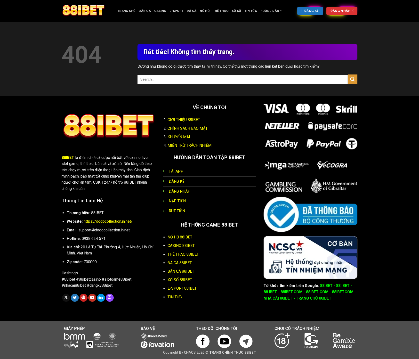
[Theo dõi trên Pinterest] (84, 298)
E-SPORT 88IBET (182, 288)
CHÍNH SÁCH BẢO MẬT (188, 128)
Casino (160, 11)
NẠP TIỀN (177, 201)
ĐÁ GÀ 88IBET (180, 263)
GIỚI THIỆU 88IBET (184, 119)
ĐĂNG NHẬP (179, 191)
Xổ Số (236, 11)
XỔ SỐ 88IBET (180, 279)
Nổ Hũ (204, 11)
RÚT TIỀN (177, 211)
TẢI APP (176, 171)
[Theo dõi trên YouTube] (92, 298)
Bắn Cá (145, 11)
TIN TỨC (175, 297)
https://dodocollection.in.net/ (108, 221)
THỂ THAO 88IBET (183, 254)
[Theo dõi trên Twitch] (110, 298)
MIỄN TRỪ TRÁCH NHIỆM (189, 145)
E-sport (176, 11)
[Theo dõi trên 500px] (101, 298)
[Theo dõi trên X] (66, 298)
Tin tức (250, 11)
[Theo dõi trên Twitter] (75, 298)
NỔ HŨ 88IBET (180, 237)
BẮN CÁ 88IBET (181, 271)
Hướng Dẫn (269, 11)
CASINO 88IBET (181, 245)
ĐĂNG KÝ (177, 181)
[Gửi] (352, 79)
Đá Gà (191, 11)
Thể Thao (220, 11)
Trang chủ (126, 11)
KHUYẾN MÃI (179, 137)
